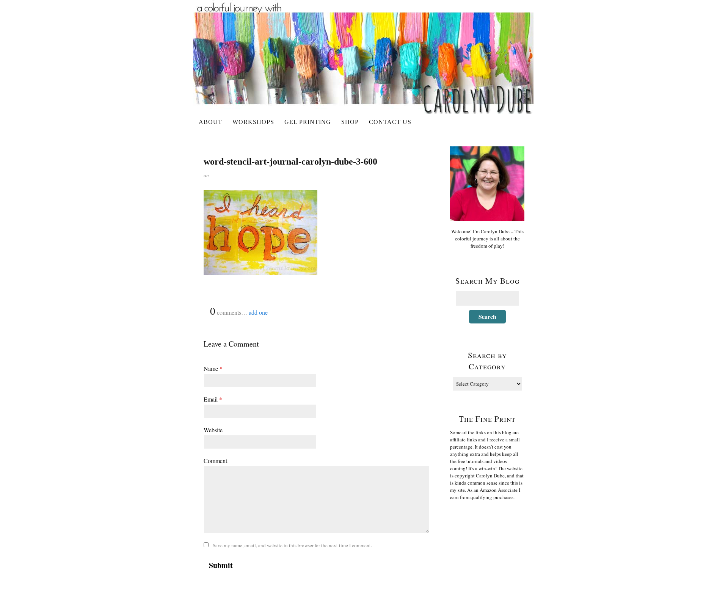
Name (213, 368)
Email (213, 399)
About (210, 122)
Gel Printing (307, 122)
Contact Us (390, 122)
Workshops (253, 122)
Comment (215, 461)
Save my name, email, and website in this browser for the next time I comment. (292, 545)
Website (213, 430)
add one (258, 312)
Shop (350, 122)
